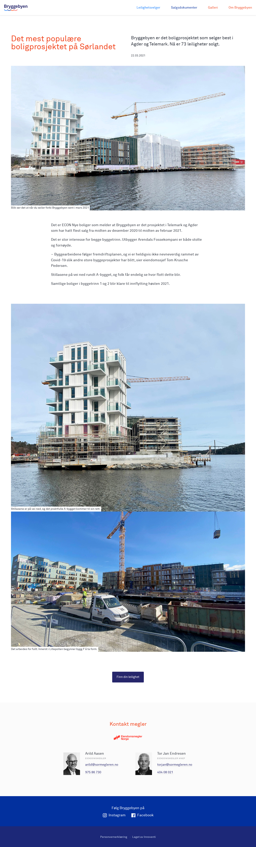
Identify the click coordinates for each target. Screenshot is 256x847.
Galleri (213, 7)
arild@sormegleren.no (101, 764)
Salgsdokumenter (184, 7)
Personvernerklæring (113, 837)
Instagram (117, 815)
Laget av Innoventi (144, 837)
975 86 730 (93, 772)
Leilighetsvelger (148, 7)
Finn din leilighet (128, 676)
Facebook (145, 815)
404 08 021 (165, 772)
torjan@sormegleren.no (174, 764)
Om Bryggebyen (240, 7)
